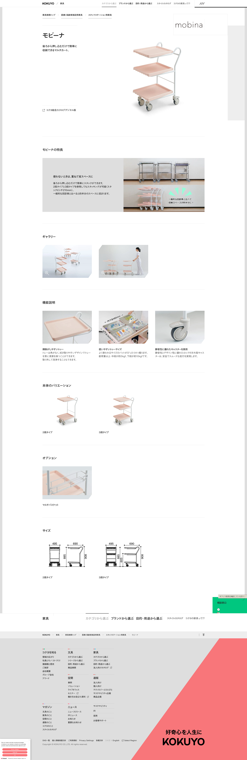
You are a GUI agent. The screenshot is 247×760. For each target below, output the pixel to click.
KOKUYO (46, 634)
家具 (62, 3)
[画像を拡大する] (67, 261)
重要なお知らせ (75, 722)
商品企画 (97, 696)
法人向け (97, 682)
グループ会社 (48, 674)
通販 (96, 678)
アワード (45, 678)
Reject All (15, 752)
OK (15, 755)
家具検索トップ (48, 14)
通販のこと (47, 722)
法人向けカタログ (101, 667)
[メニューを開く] (202, 3)
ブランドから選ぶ (126, 3)
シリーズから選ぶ (75, 660)
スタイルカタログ (164, 3)
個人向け (97, 686)
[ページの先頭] (203, 634)
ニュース (72, 707)
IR (94, 710)
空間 (70, 678)
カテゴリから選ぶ (109, 3)
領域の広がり (48, 656)
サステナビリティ (100, 706)
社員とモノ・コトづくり (51, 660)
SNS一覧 (46, 740)
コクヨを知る (49, 652)
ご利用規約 (72, 740)
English (116, 740)
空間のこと (47, 718)
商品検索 (72, 667)
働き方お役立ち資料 (77, 696)
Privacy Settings (15, 749)
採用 (95, 715)
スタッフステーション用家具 (100, 14)
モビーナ (135, 634)
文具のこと (47, 711)
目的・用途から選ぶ (144, 3)
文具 (70, 652)
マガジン (47, 707)
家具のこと (47, 715)
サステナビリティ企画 (102, 693)
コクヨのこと (47, 726)
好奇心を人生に (184, 732)
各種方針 (99, 740)
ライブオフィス (73, 689)
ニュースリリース (74, 711)
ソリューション (74, 686)
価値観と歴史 (48, 664)
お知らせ (72, 718)
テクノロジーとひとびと (102, 689)
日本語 (107, 740)
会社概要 (46, 671)
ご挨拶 (45, 667)
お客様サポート (99, 720)
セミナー (72, 693)
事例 (70, 682)
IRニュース (72, 715)
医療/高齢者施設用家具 (71, 14)
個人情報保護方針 (59, 740)
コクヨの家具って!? (181, 3)
